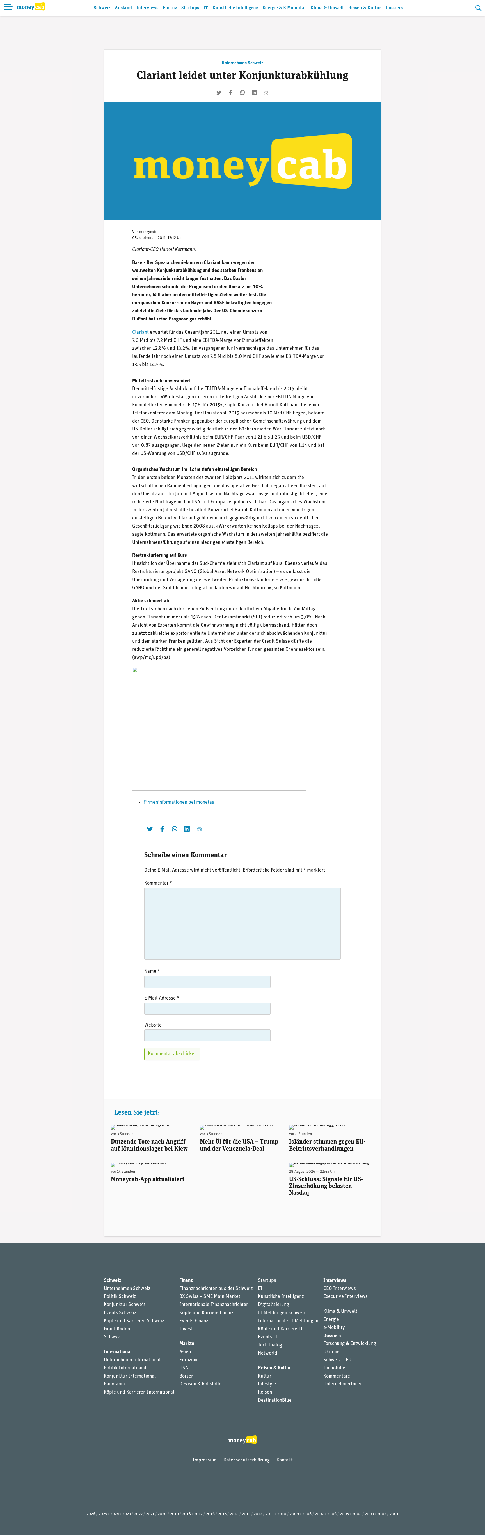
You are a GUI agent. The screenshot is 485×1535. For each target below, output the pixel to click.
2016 (210, 1514)
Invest (186, 1329)
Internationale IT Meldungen (288, 1321)
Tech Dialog (270, 1345)
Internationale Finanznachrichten (214, 1304)
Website (153, 1025)
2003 (369, 1514)
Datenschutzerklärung (246, 1460)
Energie (331, 1319)
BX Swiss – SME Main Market (209, 1296)
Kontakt (284, 1460)
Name (152, 971)
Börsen (186, 1376)
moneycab (147, 232)
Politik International (125, 1368)
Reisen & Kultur (364, 8)
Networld (267, 1353)
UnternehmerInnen (343, 1384)
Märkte (186, 1343)
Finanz (170, 8)
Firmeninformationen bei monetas (178, 802)
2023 (126, 1514)
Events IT (268, 1337)
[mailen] (266, 92)
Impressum (205, 1460)
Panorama (114, 1384)
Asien (185, 1352)
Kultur (264, 1376)
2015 (222, 1514)
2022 (138, 1514)
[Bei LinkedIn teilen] (254, 92)
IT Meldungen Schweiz (282, 1313)
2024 (114, 1514)
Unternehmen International (132, 1360)
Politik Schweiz (120, 1296)
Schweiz (102, 8)
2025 (103, 1514)
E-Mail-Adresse (161, 998)
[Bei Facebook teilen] (231, 92)
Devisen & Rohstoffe (200, 1384)
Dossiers (394, 8)
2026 (90, 1514)
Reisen (265, 1392)
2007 (319, 1514)
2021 (150, 1514)
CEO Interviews (339, 1288)
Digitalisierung (273, 1304)
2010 (281, 1514)
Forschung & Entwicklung (349, 1343)
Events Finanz (193, 1321)
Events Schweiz (120, 1313)
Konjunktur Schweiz (125, 1304)
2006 (332, 1514)
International (118, 1352)
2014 (234, 1514)
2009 (294, 1514)
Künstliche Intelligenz (235, 8)
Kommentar (158, 883)
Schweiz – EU (337, 1360)
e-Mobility (334, 1327)
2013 (246, 1514)
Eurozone (189, 1360)
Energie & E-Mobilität (284, 8)
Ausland (123, 8)
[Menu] (8, 8)
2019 (174, 1514)
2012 (258, 1514)
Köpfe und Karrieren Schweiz (134, 1321)
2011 (270, 1514)
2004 (357, 1514)
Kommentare (336, 1376)
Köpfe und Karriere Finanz (206, 1313)
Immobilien (335, 1368)
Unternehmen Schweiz (242, 63)
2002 (381, 1514)
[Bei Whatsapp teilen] (242, 92)
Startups (190, 8)
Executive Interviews (345, 1296)
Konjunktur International (130, 1376)
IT (205, 8)
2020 (162, 1514)
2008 (307, 1514)
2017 (198, 1514)
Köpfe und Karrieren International (139, 1392)
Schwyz (112, 1337)
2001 (394, 1514)
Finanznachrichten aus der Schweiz (216, 1288)
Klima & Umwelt (327, 8)
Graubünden (117, 1329)
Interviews (147, 8)
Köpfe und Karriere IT (280, 1329)
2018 (186, 1514)
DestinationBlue (275, 1400)
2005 (344, 1514)
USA (183, 1368)
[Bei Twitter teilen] (219, 92)
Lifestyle (267, 1384)
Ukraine (331, 1352)
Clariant (140, 332)
